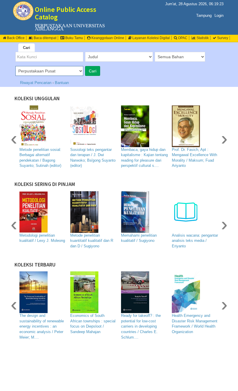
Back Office (15, 38)
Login (218, 15)
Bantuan (62, 83)
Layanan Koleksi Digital (150, 38)
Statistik (202, 38)
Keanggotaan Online (107, 38)
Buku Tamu (73, 38)
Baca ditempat (44, 38)
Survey (222, 38)
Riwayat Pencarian (36, 83)
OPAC (182, 38)
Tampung (204, 15)
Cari (26, 47)
